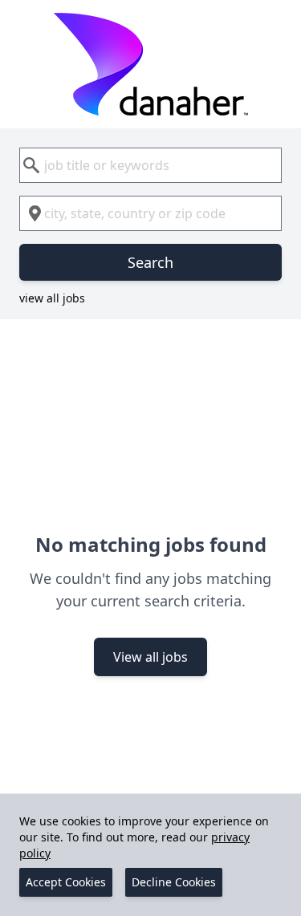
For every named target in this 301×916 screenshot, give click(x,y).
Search (150, 262)
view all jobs (52, 298)
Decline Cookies (174, 882)
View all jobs (150, 657)
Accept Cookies (66, 882)
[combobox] (150, 165)
